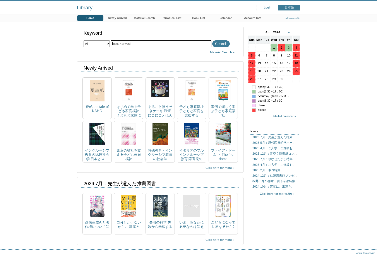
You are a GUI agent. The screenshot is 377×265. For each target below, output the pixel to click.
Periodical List (171, 18)
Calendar (226, 18)
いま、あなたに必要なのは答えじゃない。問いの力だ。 (191, 225)
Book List (198, 18)
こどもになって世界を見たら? (223, 224)
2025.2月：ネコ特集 (266, 170)
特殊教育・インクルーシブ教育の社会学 (160, 155)
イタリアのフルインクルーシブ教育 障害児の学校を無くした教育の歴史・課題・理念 (191, 155)
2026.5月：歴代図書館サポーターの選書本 (281, 142)
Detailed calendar (282, 116)
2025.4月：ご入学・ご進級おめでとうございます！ (287, 164)
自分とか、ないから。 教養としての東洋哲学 (129, 225)
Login (267, 7)
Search (221, 44)
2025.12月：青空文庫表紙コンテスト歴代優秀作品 (287, 153)
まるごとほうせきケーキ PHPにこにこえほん (160, 111)
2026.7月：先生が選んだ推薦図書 (275, 137)
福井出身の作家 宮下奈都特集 (273, 181)
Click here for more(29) (276, 193)
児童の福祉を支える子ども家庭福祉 (129, 155)
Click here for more (219, 167)
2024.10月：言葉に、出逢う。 (273, 186)
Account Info (252, 18)
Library (85, 7)
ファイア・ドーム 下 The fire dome (223, 155)
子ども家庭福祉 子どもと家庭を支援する (191, 111)
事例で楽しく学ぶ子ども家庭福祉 (223, 111)
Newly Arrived (117, 18)
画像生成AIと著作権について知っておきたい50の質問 (97, 225)
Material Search (144, 18)
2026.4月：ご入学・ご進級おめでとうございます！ (287, 148)
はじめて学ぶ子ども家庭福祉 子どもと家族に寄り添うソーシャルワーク (129, 111)
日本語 (289, 7)
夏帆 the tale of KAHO (97, 109)
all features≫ (293, 18)
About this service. (366, 253)
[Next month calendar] (289, 32)
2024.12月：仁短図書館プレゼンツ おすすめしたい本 (290, 175)
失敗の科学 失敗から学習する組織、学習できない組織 (160, 225)
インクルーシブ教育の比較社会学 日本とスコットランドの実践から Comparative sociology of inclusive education (97, 155)
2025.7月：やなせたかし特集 (272, 159)
